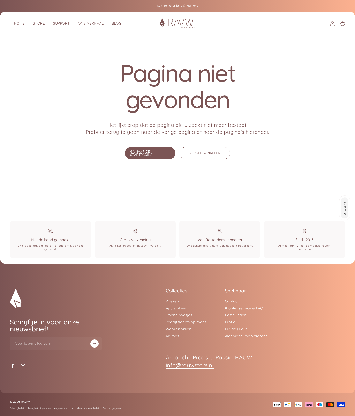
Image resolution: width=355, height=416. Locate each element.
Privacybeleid (17, 408)
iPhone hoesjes (179, 315)
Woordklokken (178, 329)
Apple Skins (176, 308)
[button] (344, 208)
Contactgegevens (113, 408)
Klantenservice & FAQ (244, 308)
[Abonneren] (94, 343)
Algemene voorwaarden (246, 336)
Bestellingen (235, 315)
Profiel (230, 322)
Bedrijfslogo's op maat (186, 322)
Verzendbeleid (92, 408)
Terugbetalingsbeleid (40, 408)
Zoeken (172, 301)
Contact (232, 301)
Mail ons (192, 5)
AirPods (172, 336)
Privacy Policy (237, 329)
